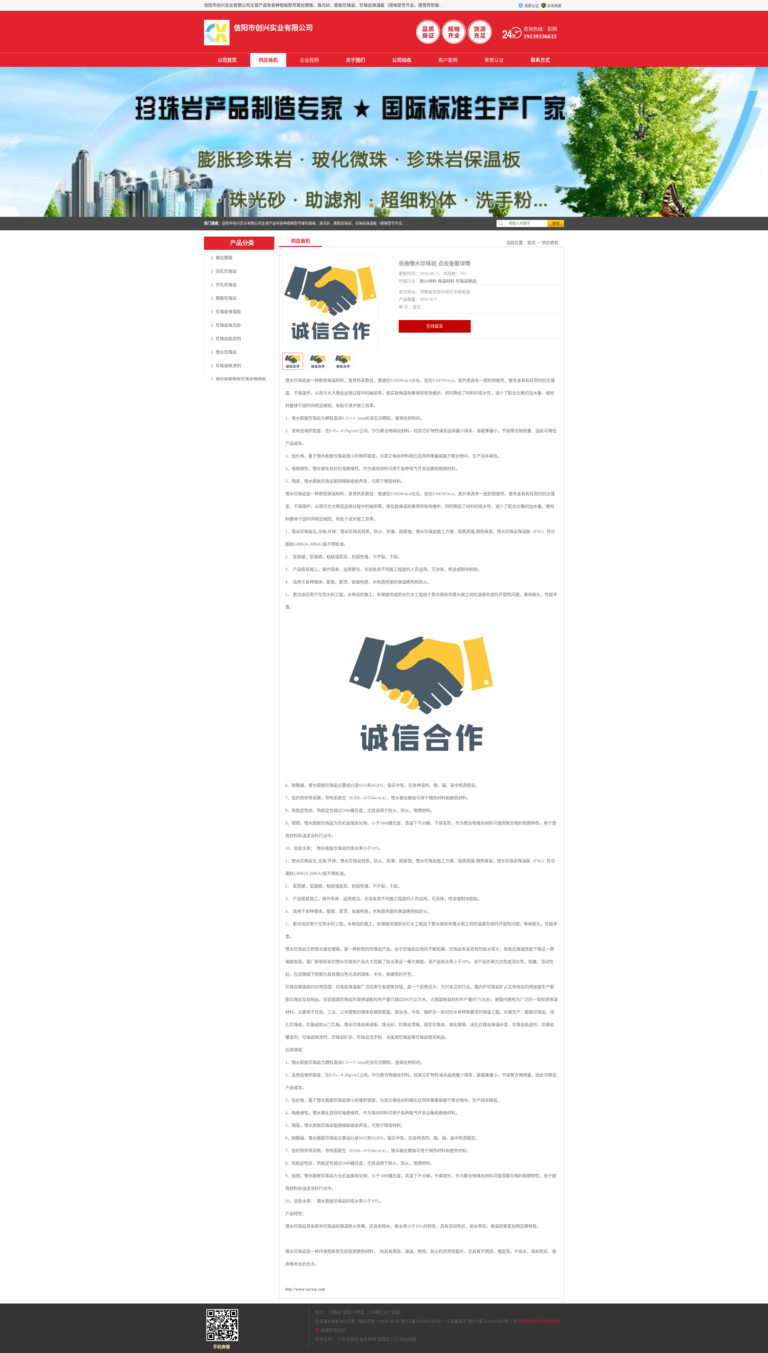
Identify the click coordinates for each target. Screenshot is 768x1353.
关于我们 (355, 60)
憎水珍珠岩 (226, 352)
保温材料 (446, 281)
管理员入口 (387, 1339)
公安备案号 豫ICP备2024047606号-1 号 (481, 1321)
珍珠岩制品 (466, 281)
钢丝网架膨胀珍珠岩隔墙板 (241, 379)
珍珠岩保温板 (228, 312)
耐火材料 (428, 281)
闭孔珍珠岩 (226, 271)
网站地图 (408, 1339)
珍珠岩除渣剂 (228, 366)
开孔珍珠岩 (226, 285)
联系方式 (540, 60)
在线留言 (434, 326)
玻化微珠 (224, 258)
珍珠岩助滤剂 (228, 339)
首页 (531, 243)
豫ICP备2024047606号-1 (423, 1321)
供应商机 (268, 60)
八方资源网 (347, 1339)
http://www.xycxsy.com (305, 1289)
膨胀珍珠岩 (226, 298)
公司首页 (227, 60)
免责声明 (367, 1339)
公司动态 (401, 60)
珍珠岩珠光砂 (228, 325)
